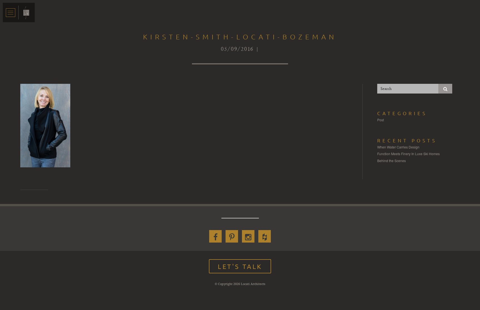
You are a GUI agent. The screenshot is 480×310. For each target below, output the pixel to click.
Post (380, 119)
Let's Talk (240, 266)
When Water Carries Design (398, 147)
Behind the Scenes (391, 160)
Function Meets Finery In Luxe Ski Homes (408, 153)
